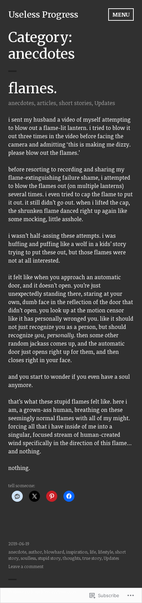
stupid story (49, 558)
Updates (104, 103)
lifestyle (105, 552)
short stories (75, 103)
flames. (32, 88)
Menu (121, 14)
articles (46, 103)
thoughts (71, 558)
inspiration (77, 552)
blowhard (54, 552)
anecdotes (21, 103)
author (35, 552)
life (93, 552)
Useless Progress (43, 14)
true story (92, 558)
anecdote (17, 552)
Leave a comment (25, 566)
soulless (28, 558)
